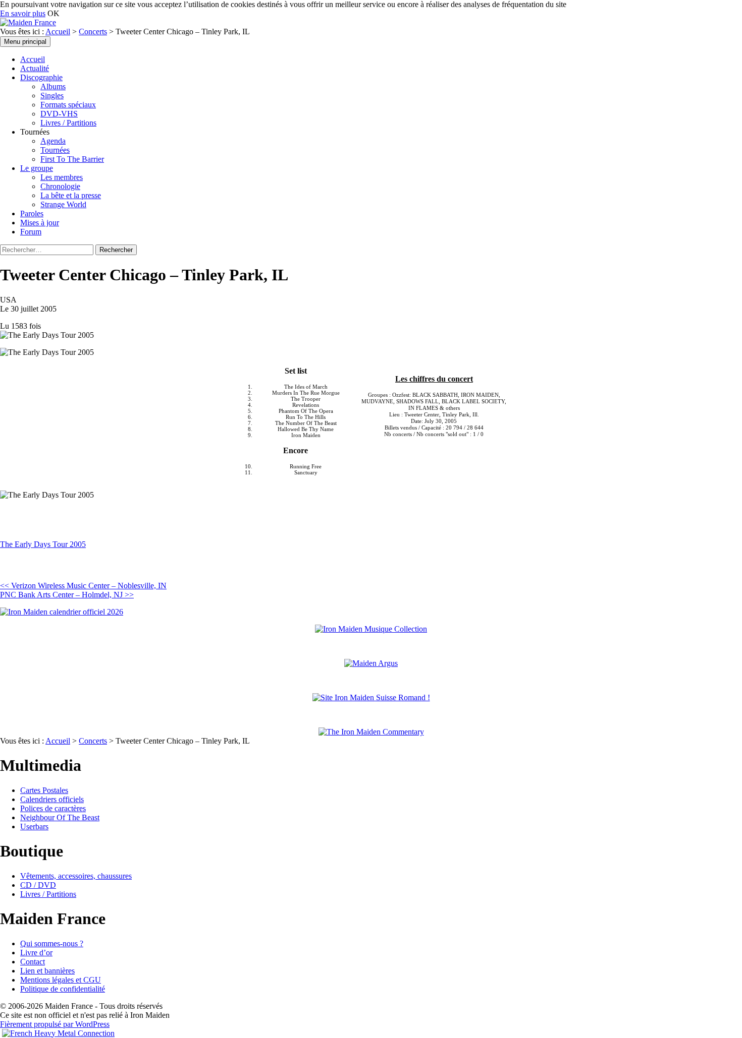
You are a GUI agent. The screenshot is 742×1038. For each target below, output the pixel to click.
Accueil (57, 31)
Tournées (55, 150)
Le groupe (36, 168)
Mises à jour (39, 222)
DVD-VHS (59, 113)
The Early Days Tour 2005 (43, 544)
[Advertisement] (118, 564)
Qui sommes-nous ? (51, 943)
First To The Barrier (72, 159)
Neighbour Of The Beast (59, 817)
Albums (53, 86)
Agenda (53, 141)
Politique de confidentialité (62, 989)
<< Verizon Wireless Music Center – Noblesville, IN (83, 585)
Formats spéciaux (68, 104)
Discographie (41, 77)
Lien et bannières (47, 970)
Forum (30, 231)
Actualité (34, 68)
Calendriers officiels (52, 799)
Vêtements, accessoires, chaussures (76, 876)
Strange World (63, 204)
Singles (52, 95)
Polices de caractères (53, 808)
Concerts (93, 31)
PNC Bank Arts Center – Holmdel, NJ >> (67, 594)
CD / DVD (38, 885)
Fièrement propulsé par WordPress (55, 1024)
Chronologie (60, 186)
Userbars (34, 826)
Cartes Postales (44, 790)
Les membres (61, 177)
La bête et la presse (70, 195)
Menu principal (25, 41)
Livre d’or (36, 952)
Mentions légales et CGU (60, 979)
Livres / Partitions (68, 122)
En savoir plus (22, 13)
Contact (32, 961)
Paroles (31, 213)
